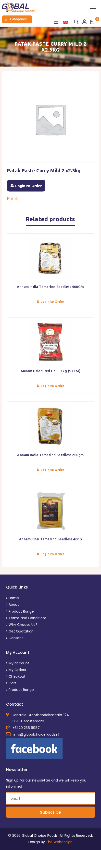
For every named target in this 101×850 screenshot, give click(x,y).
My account (19, 663)
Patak (12, 198)
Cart (12, 683)
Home (14, 597)
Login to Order (28, 186)
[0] (92, 22)
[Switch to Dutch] (56, 22)
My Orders (17, 669)
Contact (16, 637)
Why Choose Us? (23, 624)
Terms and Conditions (28, 618)
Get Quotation (21, 631)
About (14, 604)
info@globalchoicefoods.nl (36, 734)
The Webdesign (59, 841)
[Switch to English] (65, 22)
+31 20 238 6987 (26, 727)
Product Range (21, 611)
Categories (15, 19)
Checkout (17, 676)
